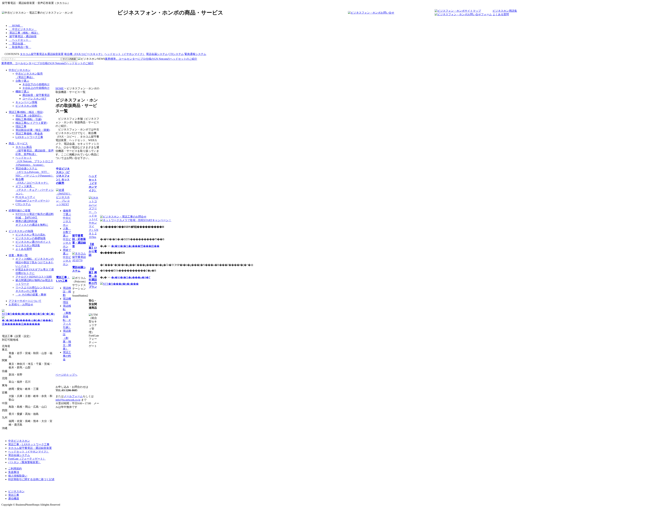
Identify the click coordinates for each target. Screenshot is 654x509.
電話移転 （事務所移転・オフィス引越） (67, 316)
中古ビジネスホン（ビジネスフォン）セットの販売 (63, 175)
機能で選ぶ (22, 91)
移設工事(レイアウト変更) (31, 122)
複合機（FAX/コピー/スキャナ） (84, 54)
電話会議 (17, 43)
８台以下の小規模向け (36, 84)
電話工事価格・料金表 (29, 133)
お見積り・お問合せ (21, 304)
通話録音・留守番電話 (36, 95)
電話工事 (13, 495)
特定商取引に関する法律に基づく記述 (31, 479)
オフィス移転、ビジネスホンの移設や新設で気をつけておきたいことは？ (34, 262)
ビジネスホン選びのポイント (33, 241)
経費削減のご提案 (19, 210)
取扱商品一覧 (20, 47)
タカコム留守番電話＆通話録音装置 (42, 54)
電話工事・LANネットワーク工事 (28, 444)
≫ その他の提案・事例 (30, 294)
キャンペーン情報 (26, 102)
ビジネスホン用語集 (505, 10)
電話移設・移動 (67, 292)
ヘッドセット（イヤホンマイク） (124, 54)
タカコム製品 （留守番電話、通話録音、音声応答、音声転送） (34, 151)
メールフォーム (73, 396)
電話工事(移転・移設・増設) (26, 112)
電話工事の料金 (67, 356)
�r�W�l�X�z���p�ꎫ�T (130, 277)
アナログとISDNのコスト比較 (33, 276)
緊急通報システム (195, 54)
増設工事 (20, 126)
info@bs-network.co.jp (68, 399)
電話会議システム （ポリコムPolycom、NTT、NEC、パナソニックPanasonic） (34, 172)
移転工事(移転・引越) (28, 119)
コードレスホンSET (34, 98)
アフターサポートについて (25, 300)
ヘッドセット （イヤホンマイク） (93, 183)
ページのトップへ (66, 374)
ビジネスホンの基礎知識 (30, 238)
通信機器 (13, 498)
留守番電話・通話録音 (23, 36)
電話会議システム (157, 54)
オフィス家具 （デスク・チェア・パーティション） (34, 190)
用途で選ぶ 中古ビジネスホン (67, 257)
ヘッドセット (20, 39)
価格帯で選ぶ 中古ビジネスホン (67, 217)
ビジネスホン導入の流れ (30, 234)
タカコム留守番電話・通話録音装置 (30, 448)
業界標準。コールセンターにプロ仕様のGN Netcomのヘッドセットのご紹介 (151, 58)
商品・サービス (18, 143)
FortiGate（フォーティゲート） (27, 458)
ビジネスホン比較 (26, 105)
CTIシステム (176, 54)
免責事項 (13, 472)
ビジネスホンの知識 (21, 231)
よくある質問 (501, 14)
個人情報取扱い (17, 475)
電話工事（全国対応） (29, 115)
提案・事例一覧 (18, 255)
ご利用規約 (15, 468)
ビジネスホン (16, 491)
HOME (16, 25)
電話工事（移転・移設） (24, 32)
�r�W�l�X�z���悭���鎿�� (135, 246)
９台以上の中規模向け (36, 87)
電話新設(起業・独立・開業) (32, 130)
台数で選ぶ (22, 80)
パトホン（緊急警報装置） (24, 462)
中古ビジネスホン (23, 29)
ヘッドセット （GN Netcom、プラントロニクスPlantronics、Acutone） (34, 161)
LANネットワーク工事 (29, 137)
